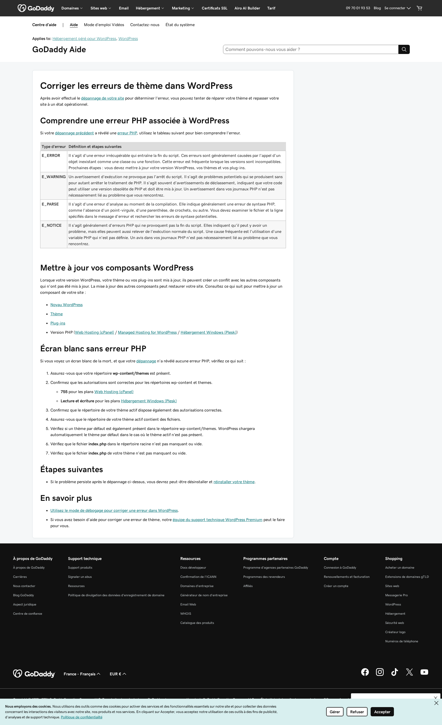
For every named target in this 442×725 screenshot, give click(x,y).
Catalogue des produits (197, 622)
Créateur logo (395, 632)
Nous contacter (24, 586)
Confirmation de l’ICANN (198, 576)
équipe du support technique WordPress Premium (217, 519)
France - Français (79, 674)
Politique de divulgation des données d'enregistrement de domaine (116, 595)
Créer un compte (336, 586)
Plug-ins (57, 323)
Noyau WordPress (66, 304)
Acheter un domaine (399, 567)
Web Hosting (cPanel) (94, 332)
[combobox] (310, 49)
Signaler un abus (80, 576)
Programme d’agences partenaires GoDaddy (275, 567)
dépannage (146, 361)
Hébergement (395, 613)
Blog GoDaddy (23, 595)
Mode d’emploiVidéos (104, 25)
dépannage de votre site (102, 98)
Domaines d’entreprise (197, 586)
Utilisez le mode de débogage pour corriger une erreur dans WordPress (114, 510)
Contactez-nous (144, 25)
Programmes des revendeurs (264, 576)
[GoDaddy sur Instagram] (379, 675)
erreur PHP (127, 133)
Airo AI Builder (247, 8)
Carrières (20, 576)
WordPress (128, 38)
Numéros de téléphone (401, 641)
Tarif (271, 8)
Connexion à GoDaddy (340, 567)
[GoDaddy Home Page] (34, 673)
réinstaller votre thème (234, 482)
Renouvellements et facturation (347, 576)
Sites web (392, 586)
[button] (435, 698)
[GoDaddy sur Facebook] (365, 675)
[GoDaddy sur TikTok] (394, 675)
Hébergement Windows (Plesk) (208, 332)
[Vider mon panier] (419, 8)
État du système (180, 25)
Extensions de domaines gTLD (407, 576)
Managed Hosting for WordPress (147, 332)
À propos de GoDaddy (29, 567)
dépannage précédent (74, 133)
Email (124, 8)
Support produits (80, 567)
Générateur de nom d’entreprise (204, 595)
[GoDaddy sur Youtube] (424, 675)
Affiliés (248, 586)
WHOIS (185, 613)
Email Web (188, 604)
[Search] (404, 49)
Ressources (76, 586)
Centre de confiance (27, 613)
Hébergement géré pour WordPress (84, 38)
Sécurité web (394, 622)
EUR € (115, 674)
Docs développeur (193, 567)
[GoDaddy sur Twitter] (409, 675)
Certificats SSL (214, 8)
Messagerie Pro (396, 595)
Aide (74, 25)
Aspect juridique (24, 604)
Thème (56, 314)
